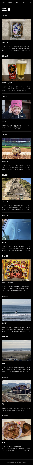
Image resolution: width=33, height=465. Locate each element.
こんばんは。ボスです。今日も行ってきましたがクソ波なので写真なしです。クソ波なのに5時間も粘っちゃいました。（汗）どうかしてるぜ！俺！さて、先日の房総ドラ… (16, 48)
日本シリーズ (6, 161)
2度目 (4, 242)
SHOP (16, 2)
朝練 (3, 363)
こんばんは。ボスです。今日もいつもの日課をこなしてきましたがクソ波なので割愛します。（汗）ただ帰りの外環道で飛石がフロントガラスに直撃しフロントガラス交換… (16, 248)
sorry (4, 121)
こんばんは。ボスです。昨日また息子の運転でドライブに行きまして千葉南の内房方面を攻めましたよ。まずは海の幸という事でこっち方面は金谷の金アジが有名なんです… (16, 207)
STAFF (23, 2)
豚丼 (3, 442)
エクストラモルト (8, 83)
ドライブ (5, 202)
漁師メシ (5, 42)
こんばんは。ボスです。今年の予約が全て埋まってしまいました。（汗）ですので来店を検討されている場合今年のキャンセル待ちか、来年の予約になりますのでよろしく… (16, 127)
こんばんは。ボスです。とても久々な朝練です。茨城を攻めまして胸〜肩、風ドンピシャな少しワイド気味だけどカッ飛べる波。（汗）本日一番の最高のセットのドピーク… (16, 369)
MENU (10, 2)
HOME (3, 2)
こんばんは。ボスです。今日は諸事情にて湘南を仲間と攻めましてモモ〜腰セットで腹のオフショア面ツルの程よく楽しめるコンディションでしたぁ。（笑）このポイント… (16, 329)
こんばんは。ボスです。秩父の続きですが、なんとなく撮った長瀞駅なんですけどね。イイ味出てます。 (16, 409)
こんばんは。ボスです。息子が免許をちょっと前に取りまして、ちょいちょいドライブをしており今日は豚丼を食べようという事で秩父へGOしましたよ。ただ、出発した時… (16, 448)
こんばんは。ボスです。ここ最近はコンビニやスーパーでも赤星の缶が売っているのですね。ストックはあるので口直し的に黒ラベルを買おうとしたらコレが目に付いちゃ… (16, 88)
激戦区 (4, 323)
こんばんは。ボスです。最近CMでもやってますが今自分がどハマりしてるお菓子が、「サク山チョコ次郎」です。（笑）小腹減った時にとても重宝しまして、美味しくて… (16, 288)
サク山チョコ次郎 (8, 283)
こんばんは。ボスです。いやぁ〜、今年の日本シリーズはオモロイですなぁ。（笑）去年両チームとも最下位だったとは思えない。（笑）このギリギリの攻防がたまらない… (16, 167)
